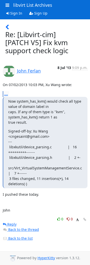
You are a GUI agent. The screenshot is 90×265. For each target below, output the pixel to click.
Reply (11, 224)
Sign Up (40, 13)
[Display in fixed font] (77, 219)
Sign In (15, 13)
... (6, 94)
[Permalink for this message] (85, 219)
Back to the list (20, 238)
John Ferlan (29, 71)
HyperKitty (46, 257)
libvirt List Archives (32, 5)
